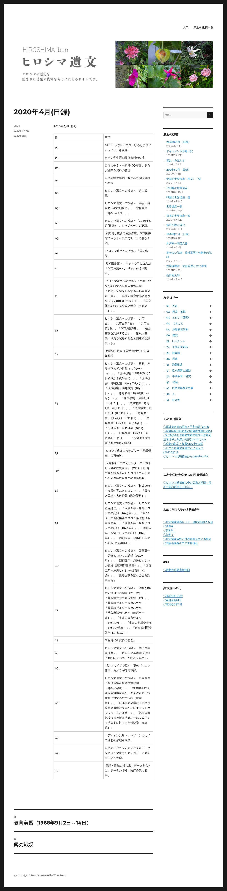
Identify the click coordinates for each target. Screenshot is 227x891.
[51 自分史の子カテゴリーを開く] (210, 400)
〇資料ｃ (168, 534)
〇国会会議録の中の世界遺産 (180, 543)
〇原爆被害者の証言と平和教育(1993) (186, 426)
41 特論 (172, 382)
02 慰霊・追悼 (176, 311)
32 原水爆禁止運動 (178, 370)
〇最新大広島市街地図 (176, 569)
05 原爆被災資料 (177, 329)
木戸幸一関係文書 (177, 243)
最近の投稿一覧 (203, 27)
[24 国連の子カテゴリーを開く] (210, 359)
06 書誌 (172, 335)
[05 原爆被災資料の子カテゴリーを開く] (210, 329)
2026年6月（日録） (178, 234)
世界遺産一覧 (174, 206)
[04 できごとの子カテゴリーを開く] (210, 323)
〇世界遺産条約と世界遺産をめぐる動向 (187, 539)
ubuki (17, 125)
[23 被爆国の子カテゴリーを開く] (210, 353)
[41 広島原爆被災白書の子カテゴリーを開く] (210, 388)
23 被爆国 (173, 353)
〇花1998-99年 (173, 595)
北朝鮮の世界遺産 (177, 188)
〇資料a (169, 526)
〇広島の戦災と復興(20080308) (183, 443)
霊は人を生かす (177, 160)
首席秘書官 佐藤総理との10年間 (186, 266)
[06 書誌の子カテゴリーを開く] (210, 335)
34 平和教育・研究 (178, 376)
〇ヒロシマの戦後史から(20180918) (185, 456)
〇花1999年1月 (172, 600)
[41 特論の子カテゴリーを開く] (210, 382)
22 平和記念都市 (177, 347)
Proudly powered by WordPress (48, 875)
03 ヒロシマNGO (177, 317)
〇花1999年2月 (172, 604)
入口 (186, 27)
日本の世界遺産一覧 (178, 215)
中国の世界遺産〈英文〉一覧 (183, 179)
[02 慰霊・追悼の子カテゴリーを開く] (210, 312)
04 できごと (174, 323)
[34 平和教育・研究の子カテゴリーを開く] (210, 376)
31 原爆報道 (174, 364)
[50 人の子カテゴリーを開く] (210, 394)
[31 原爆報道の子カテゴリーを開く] (210, 364)
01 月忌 (171, 306)
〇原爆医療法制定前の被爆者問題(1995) (187, 431)
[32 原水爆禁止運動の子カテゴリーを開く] (210, 370)
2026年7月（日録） (178, 169)
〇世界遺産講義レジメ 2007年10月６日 (188, 522)
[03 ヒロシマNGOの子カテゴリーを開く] (210, 318)
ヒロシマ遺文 (20, 875)
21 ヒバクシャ (175, 341)
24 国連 (172, 358)
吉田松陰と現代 (175, 225)
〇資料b (169, 530)
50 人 (170, 394)
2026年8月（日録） (178, 142)
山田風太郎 (173, 275)
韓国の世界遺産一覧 (178, 197)
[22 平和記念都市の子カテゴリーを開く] (210, 347)
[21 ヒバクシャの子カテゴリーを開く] (210, 341)
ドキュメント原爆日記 (179, 151)
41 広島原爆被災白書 (179, 388)
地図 (166, 561)
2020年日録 (20, 135)
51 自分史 (173, 400)
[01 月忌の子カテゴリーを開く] (210, 306)
